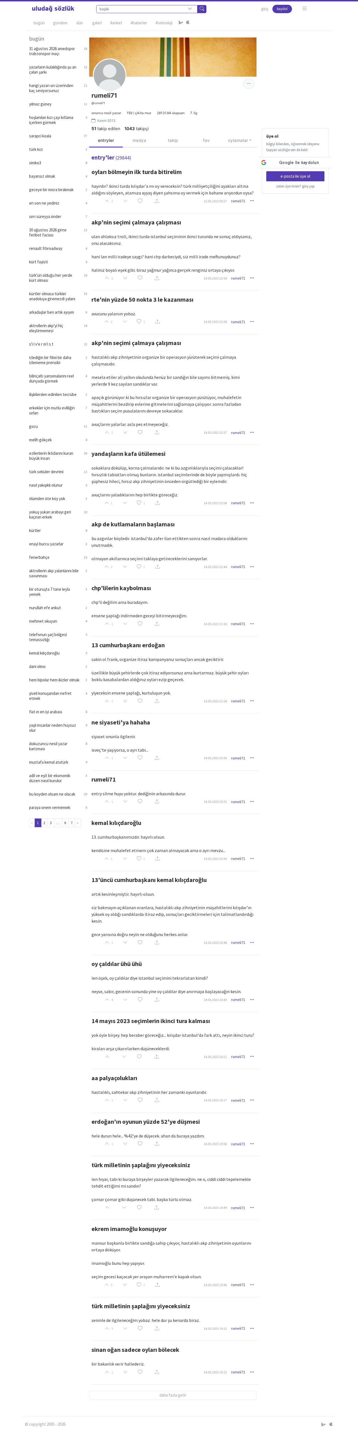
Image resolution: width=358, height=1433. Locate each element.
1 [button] (144, 322)
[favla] (140, 201)
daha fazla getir (172, 1395)
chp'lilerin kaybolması (121, 588)
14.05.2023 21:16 (215, 624)
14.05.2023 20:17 (215, 1100)
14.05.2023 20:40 (215, 1000)
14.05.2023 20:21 (215, 1057)
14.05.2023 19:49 (215, 1207)
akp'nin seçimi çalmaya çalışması (136, 222)
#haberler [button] (139, 22)
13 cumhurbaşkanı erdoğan (128, 645)
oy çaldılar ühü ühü (116, 964)
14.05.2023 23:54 (215, 278)
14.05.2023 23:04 (215, 503)
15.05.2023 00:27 (215, 201)
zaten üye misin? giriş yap (295, 186)
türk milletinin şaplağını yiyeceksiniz (140, 1165)
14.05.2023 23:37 (215, 432)
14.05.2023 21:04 (215, 701)
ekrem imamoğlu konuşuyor (129, 1229)
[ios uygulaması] (187, 23)
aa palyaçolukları (114, 1078)
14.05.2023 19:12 (215, 1372)
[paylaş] (156, 201)
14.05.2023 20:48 (215, 943)
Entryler (106, 140)
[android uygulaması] (181, 23)
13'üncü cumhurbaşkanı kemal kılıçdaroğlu (149, 880)
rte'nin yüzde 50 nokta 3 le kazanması (142, 299)
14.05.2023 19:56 (215, 1144)
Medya (139, 140)
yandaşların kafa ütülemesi (128, 454)
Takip (173, 140)
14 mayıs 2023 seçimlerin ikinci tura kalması (150, 1021)
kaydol (282, 8)
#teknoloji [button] (164, 22)
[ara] (201, 9)
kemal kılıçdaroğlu (116, 823)
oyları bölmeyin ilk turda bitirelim (136, 172)
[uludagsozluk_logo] (53, 9)
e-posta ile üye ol (295, 176)
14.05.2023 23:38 (215, 322)
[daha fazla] (304, 8)
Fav (206, 140)
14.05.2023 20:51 (215, 801)
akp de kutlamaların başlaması (133, 524)
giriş (264, 8)
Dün (79, 22)
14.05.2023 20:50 (215, 859)
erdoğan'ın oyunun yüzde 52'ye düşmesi (145, 1121)
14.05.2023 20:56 (215, 758)
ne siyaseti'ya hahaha (120, 722)
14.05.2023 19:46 (215, 1285)
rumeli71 (238, 200)
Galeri (97, 22)
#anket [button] (116, 22)
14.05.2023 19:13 (215, 1328)
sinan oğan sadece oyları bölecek (135, 1350)
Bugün (39, 22)
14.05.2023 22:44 (215, 567)
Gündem (60, 22)
